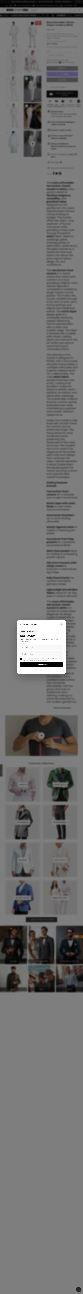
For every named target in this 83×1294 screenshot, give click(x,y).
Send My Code (41, 665)
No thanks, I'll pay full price (41, 670)
